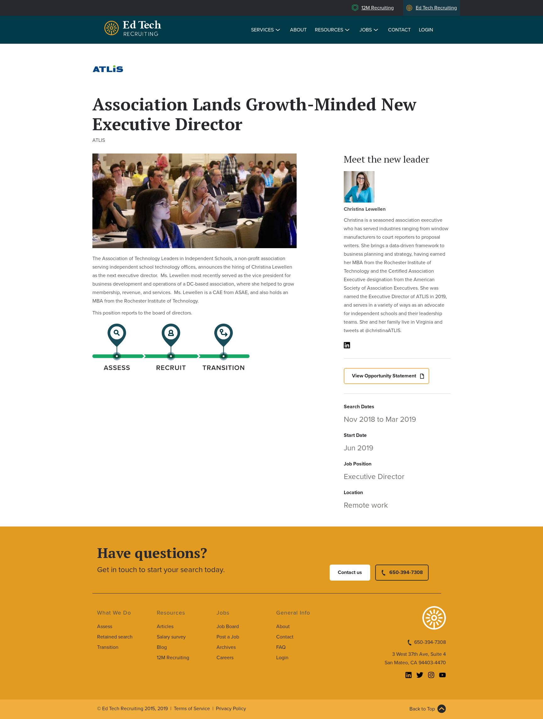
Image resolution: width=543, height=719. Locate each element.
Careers (225, 658)
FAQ (281, 647)
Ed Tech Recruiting (436, 8)
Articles (165, 626)
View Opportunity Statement (384, 376)
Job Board (228, 626)
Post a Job (228, 637)
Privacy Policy (231, 708)
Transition (107, 647)
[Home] (134, 29)
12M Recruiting (377, 8)
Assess (104, 626)
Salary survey (171, 637)
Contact (399, 30)
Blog (162, 647)
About (298, 30)
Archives (226, 647)
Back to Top (422, 709)
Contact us (350, 572)
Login (426, 30)
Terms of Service (192, 708)
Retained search (115, 637)
